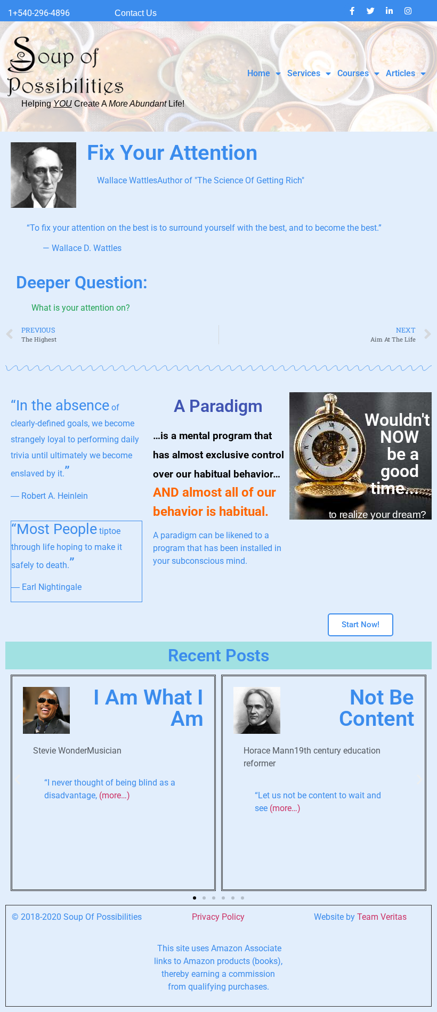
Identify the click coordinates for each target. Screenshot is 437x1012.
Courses (353, 73)
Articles (400, 73)
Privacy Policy (218, 917)
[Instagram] (408, 11)
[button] (17, 779)
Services (303, 73)
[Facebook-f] (352, 11)
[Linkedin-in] (389, 11)
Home (258, 73)
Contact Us (136, 13)
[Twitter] (370, 11)
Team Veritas (382, 917)
